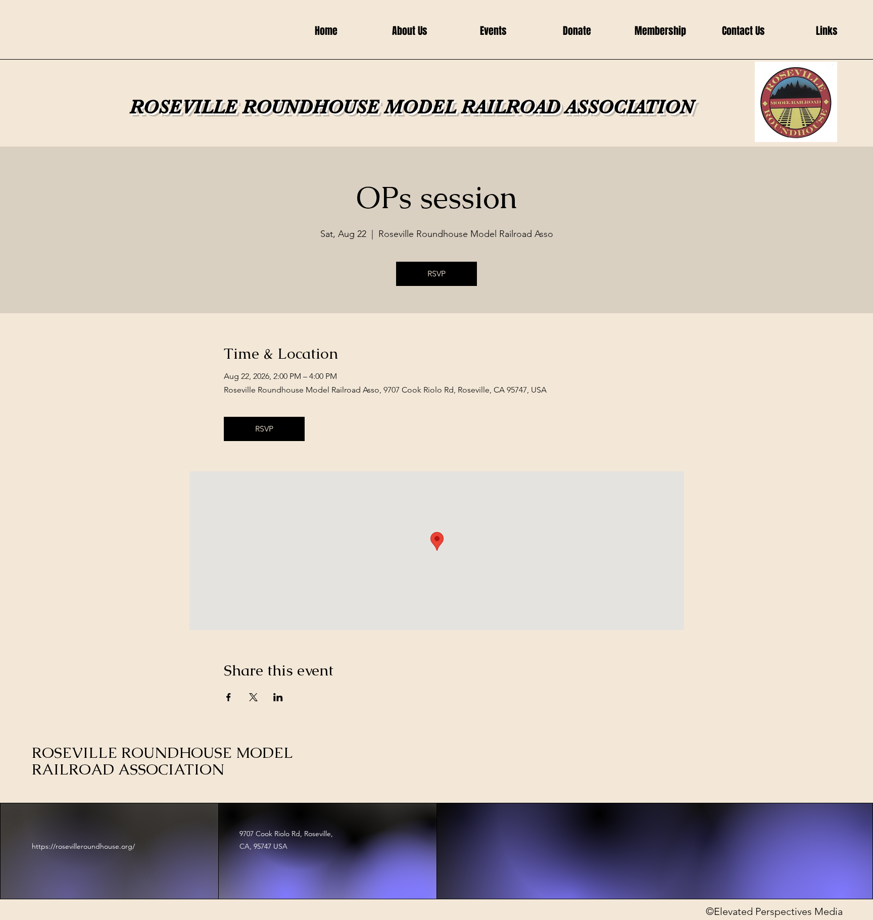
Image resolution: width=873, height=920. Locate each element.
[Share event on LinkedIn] (278, 697)
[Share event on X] (253, 697)
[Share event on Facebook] (228, 697)
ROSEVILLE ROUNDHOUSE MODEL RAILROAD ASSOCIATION (162, 761)
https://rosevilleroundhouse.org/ (83, 846)
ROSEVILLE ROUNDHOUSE (257, 107)
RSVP (436, 273)
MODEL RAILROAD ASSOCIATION (539, 107)
